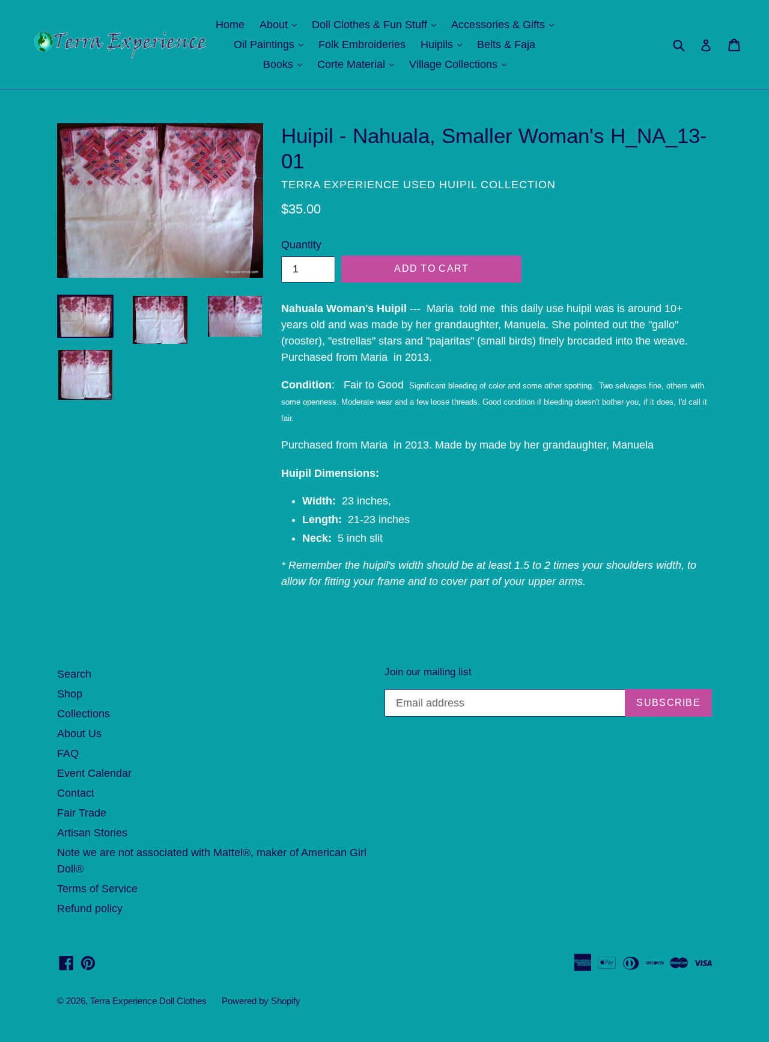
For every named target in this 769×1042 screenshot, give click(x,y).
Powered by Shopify (261, 1001)
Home (230, 25)
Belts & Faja (506, 44)
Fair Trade (81, 813)
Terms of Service (97, 889)
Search (74, 674)
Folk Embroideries (362, 44)
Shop (69, 694)
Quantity (301, 245)
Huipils (444, 44)
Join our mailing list (428, 672)
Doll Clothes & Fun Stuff (377, 24)
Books (285, 64)
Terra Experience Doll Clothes (148, 1001)
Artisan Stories (92, 833)
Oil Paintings (271, 44)
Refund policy (90, 909)
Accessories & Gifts (505, 24)
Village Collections (460, 64)
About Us (79, 734)
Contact (75, 793)
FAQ (68, 753)
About (281, 24)
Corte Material (358, 64)
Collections (83, 714)
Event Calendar (94, 773)
